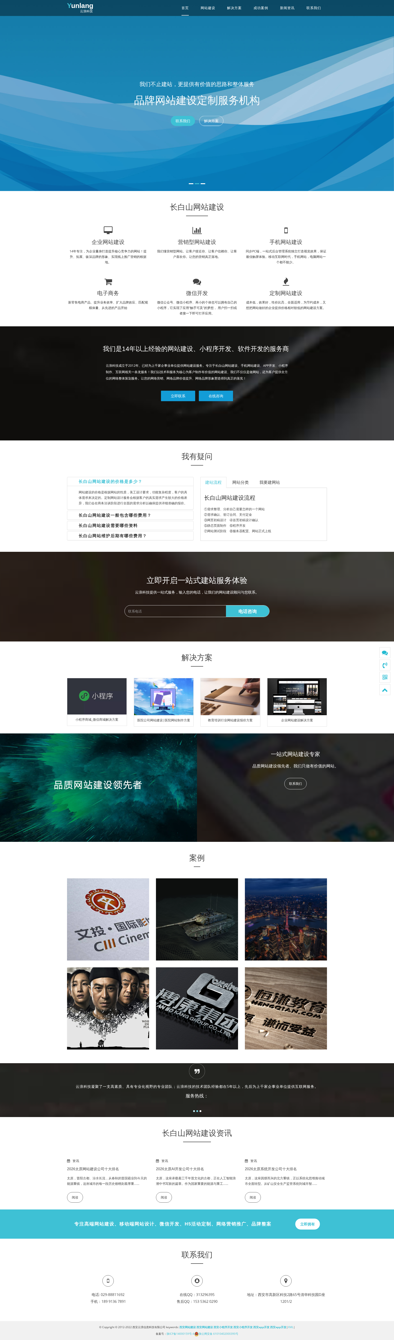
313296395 (205, 1294)
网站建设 (208, 7)
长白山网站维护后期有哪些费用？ (113, 536)
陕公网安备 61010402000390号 (218, 1334)
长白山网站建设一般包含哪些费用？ (115, 515)
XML (290, 1327)
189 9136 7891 (113, 1301)
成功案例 (261, 7)
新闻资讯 (287, 7)
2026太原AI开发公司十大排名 (180, 1169)
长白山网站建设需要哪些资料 (108, 525)
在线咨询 (216, 395)
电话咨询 (247, 611)
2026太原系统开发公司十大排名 (271, 1169)
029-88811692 (112, 1294)
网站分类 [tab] (240, 482)
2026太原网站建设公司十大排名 (93, 1169)
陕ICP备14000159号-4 (180, 1334)
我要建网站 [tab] (269, 482)
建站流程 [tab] (213, 482)
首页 (185, 7)
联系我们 (313, 7)
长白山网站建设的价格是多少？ (111, 481)
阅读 (75, 1197)
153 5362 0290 (205, 1301)
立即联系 (178, 395)
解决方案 (234, 7)
